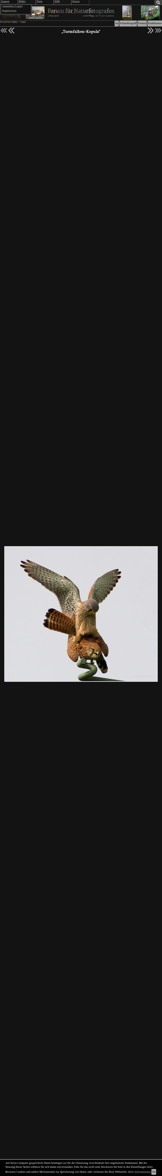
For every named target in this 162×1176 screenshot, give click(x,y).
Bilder (14, 22)
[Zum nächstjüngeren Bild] (4, 30)
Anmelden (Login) (12, 6)
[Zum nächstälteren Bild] (158, 30)
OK (154, 1171)
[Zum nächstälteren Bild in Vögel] (150, 30)
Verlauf (142, 23)
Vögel (23, 22)
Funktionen (155, 23)
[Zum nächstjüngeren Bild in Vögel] (11, 30)
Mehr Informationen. (139, 1171)
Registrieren (9, 11)
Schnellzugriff (128, 23)
